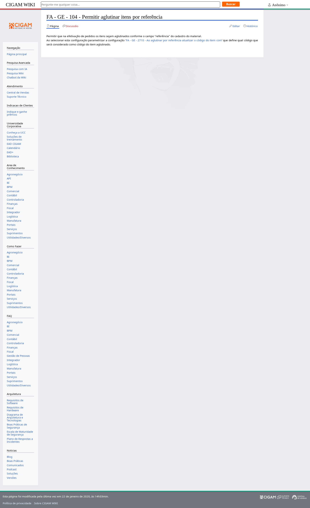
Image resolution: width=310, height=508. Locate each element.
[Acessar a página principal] (20, 25)
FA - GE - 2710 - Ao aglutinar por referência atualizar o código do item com (174, 40)
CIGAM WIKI (20, 4)
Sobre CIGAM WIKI (46, 503)
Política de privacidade (17, 503)
